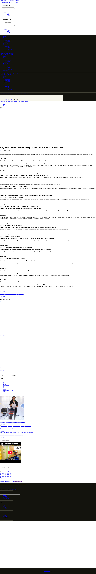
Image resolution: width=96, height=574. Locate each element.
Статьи (4, 391)
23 (0, 476)
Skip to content (3, 0)
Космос (4, 386)
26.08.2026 (2, 424)
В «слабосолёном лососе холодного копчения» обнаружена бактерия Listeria (12, 332)
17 (2, 474)
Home (6, 99)
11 (3, 473)
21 (8, 474)
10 (2, 473)
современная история (18, 481)
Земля (4, 383)
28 (8, 476)
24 (2, 476)
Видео (4, 380)
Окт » (5, 478)
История (4, 384)
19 (5, 474)
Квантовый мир (6, 385)
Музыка (4, 387)
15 (10, 473)
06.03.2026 (2, 370)
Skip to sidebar (9, 0)
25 (3, 476)
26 (5, 476)
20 (7, 474)
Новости (2, 150)
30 (0, 477)
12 (5, 473)
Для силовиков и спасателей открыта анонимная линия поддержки (11, 367)
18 (3, 474)
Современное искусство (8, 390)
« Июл (1, 478)
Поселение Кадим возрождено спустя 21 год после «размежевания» (11, 428)
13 (7, 473)
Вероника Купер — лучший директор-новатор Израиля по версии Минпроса (12, 422)
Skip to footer (15, 0)
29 (10, 476)
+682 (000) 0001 (13, 489)
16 (0, 474)
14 (8, 473)
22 (10, 474)
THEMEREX (47, 571)
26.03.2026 (2, 335)
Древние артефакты (7, 382)
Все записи (10, 99)
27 (7, 476)
